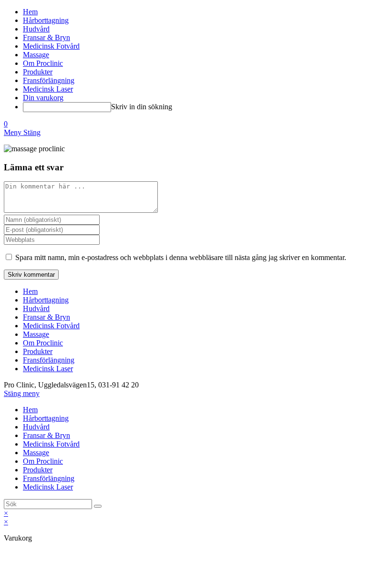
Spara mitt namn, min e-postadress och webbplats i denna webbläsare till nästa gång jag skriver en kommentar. (180, 257)
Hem (30, 291)
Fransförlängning (48, 360)
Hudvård (36, 308)
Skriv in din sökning (141, 107)
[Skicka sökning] (98, 506)
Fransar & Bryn (46, 317)
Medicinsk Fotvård (51, 326)
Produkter (37, 351)
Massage (36, 334)
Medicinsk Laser (48, 369)
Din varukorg (43, 98)
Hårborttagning (46, 300)
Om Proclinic (43, 343)
